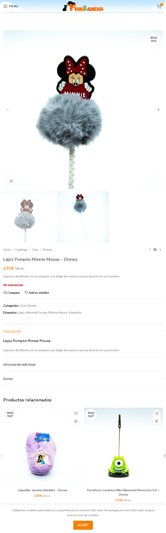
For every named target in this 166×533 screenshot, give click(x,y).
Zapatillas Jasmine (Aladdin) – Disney (42, 490)
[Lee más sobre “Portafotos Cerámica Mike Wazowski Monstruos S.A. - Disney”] (157, 421)
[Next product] (160, 249)
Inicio (7, 249)
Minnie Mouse (57, 312)
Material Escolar (36, 312)
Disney (47, 249)
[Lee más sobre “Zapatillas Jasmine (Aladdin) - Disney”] (76, 421)
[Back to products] (155, 249)
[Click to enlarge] (11, 181)
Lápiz (21, 312)
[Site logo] (83, 6)
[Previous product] (149, 249)
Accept (83, 525)
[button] (7, 109)
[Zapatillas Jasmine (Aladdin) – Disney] (42, 447)
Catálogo (21, 249)
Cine (35, 249)
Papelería (75, 312)
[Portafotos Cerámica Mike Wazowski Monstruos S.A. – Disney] (123, 447)
